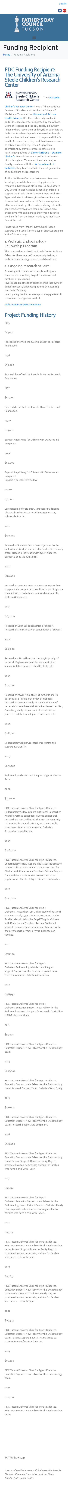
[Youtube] (64, 10)
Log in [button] (62, 3)
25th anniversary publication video (23, 304)
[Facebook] (60, 10)
